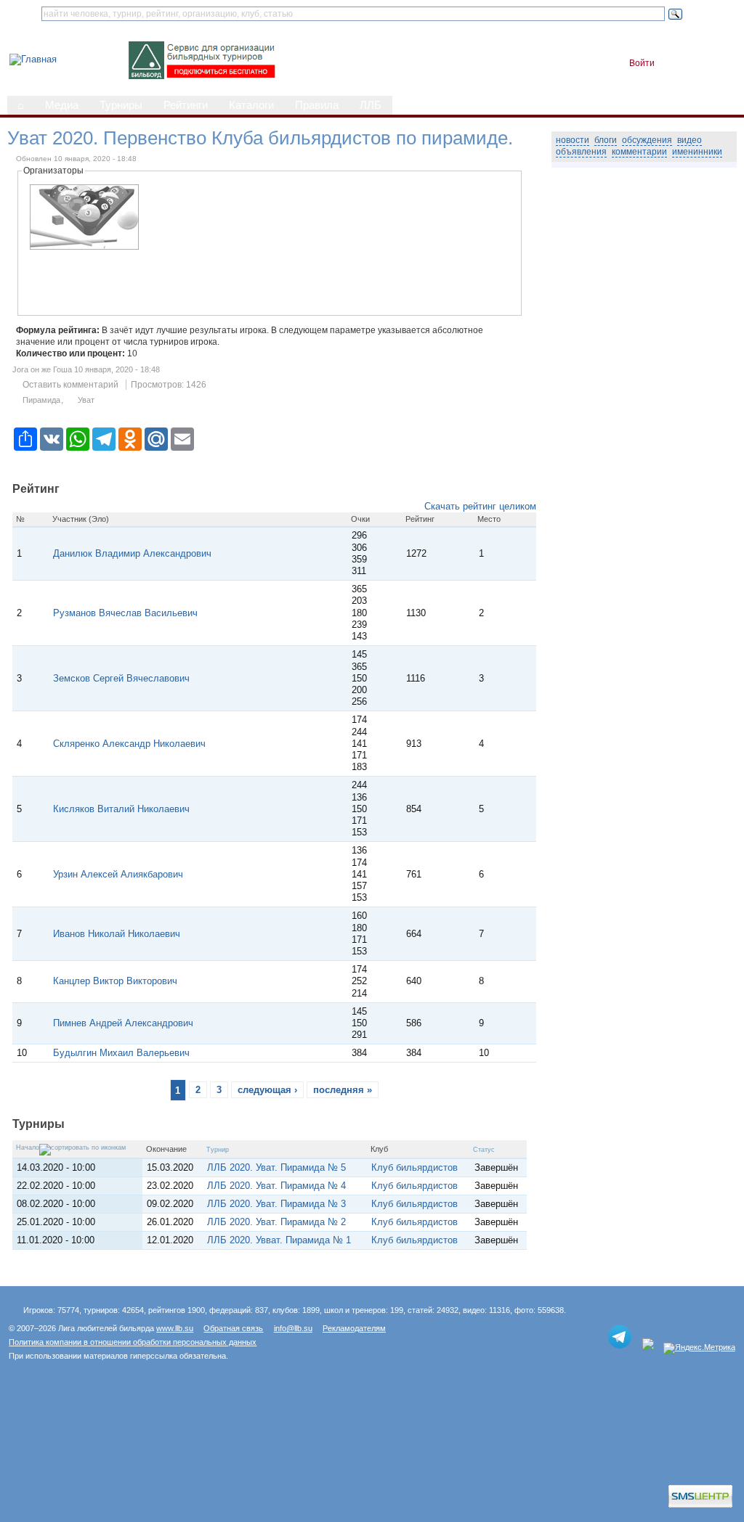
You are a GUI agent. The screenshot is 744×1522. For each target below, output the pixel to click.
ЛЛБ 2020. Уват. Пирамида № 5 (276, 1167)
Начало (27, 1147)
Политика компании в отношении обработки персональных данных (132, 1342)
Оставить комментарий (70, 385)
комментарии (639, 152)
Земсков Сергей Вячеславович (121, 678)
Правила (317, 105)
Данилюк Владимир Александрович (132, 553)
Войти (642, 63)
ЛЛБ (370, 105)
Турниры (121, 105)
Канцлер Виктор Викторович (115, 980)
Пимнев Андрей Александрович (123, 1023)
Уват (86, 400)
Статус (484, 1149)
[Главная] (33, 59)
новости (572, 140)
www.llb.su (174, 1328)
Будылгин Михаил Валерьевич (121, 1052)
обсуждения (647, 140)
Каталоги (251, 105)
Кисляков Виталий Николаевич (121, 808)
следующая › (267, 1089)
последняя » (342, 1089)
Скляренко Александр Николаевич (129, 743)
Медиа (61, 105)
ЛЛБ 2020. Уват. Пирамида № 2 (276, 1221)
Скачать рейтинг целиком (480, 506)
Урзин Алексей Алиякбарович (118, 874)
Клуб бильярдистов (414, 1167)
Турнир (217, 1149)
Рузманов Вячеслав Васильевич (125, 612)
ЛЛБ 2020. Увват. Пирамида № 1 (279, 1240)
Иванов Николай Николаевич (116, 933)
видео (689, 140)
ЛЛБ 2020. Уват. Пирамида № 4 (276, 1185)
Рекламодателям (354, 1328)
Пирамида (41, 400)
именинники (697, 152)
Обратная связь (233, 1328)
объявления (581, 152)
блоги (605, 140)
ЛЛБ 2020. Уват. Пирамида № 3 (276, 1203)
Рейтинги (185, 105)
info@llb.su (293, 1328)
